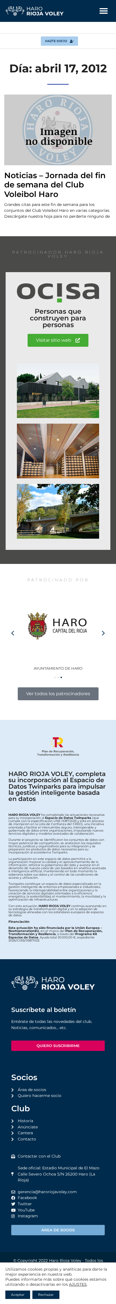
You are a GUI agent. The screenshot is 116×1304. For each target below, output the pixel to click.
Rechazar (46, 1294)
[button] (103, 11)
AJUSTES (78, 1284)
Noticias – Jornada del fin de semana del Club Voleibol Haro (55, 185)
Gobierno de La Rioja (58, 668)
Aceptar (17, 1294)
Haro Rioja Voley (65, 1260)
